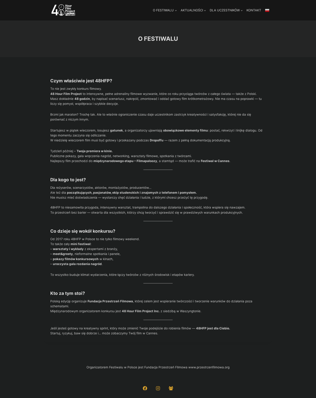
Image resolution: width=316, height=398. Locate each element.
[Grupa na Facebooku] (171, 388)
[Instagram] (158, 388)
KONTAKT (254, 10)
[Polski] (267, 10)
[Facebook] (145, 388)
